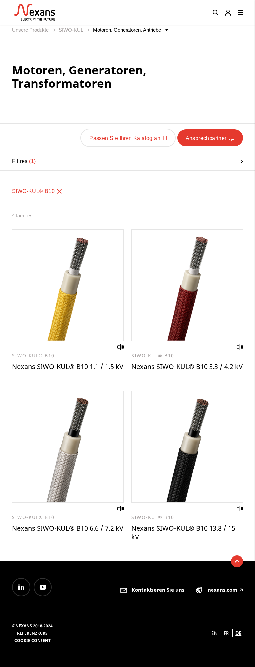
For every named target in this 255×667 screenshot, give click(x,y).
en (214, 633)
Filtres (23, 161)
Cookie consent (32, 640)
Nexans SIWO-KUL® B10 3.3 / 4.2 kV (187, 366)
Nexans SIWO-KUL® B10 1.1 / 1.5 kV (67, 366)
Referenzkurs (32, 633)
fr (226, 633)
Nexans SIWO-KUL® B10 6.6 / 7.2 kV (67, 528)
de (238, 633)
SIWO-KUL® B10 (34, 191)
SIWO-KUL (71, 30)
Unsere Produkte (31, 30)
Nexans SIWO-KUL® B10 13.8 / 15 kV (183, 532)
